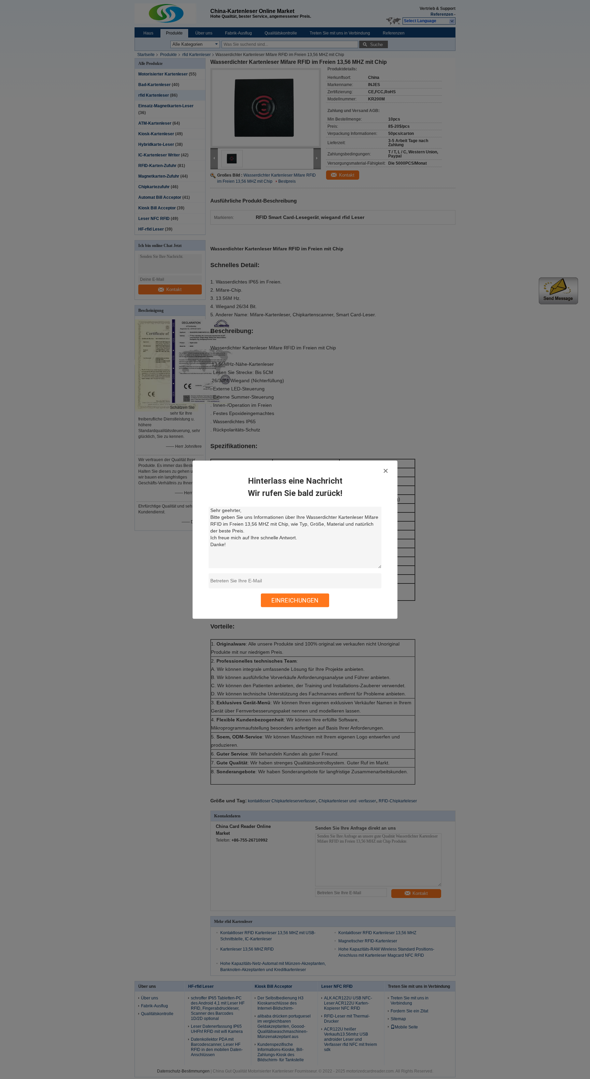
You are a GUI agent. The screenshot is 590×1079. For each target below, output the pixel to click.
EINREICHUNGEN (295, 600)
